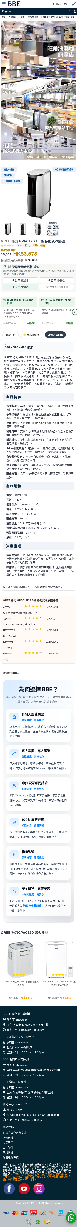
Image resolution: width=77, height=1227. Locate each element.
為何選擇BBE (55, 334)
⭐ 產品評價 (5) (31, 334)
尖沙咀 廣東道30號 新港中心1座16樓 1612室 (33, 1114)
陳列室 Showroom (17, 1019)
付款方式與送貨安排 (14, 1132)
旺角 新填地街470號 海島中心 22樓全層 (30, 1092)
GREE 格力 (9, 241)
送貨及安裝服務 (32, 905)
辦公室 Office (14, 1109)
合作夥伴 (8, 1147)
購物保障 (8, 1137)
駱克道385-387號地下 (19, 1047)
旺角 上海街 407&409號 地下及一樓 (28, 1024)
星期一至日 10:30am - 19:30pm (25, 1029)
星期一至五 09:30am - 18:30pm (25, 1120)
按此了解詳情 (18, 274)
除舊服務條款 (11, 1157)
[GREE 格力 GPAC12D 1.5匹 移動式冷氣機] (38, 193)
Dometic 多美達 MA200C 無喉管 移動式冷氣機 (20, 983)
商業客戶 (8, 1142)
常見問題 (8, 1152)
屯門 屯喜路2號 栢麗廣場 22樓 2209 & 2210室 (34, 1070)
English (6, 11)
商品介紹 (10, 334)
